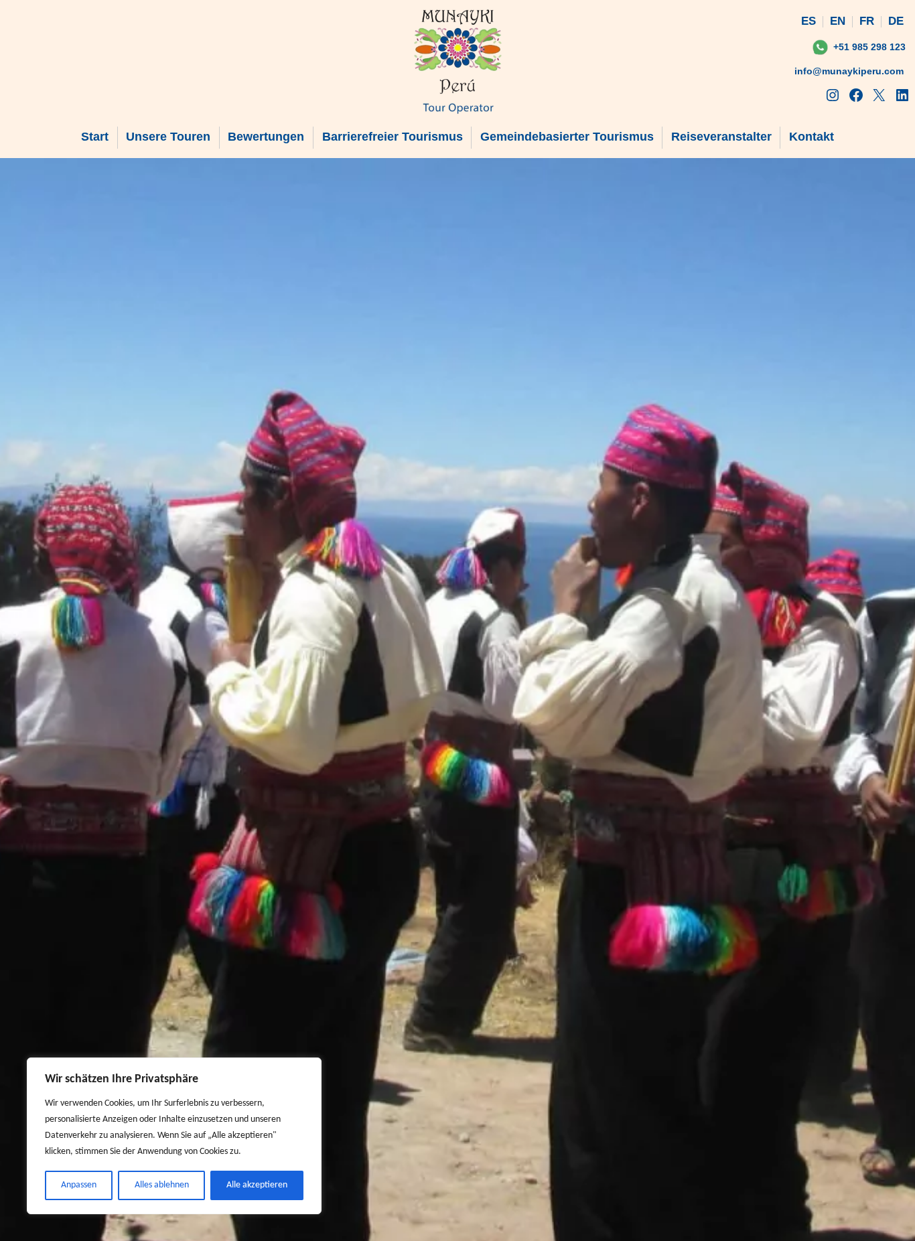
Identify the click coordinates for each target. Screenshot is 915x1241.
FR (866, 21)
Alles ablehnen (162, 1185)
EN (837, 21)
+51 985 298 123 (869, 47)
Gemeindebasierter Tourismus (567, 136)
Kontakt (811, 136)
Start (95, 136)
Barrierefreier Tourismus (392, 136)
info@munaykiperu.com (849, 71)
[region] (174, 1135)
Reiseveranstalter (721, 136)
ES (808, 21)
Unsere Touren (168, 136)
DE (896, 21)
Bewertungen (266, 136)
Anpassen (78, 1185)
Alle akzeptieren (256, 1185)
